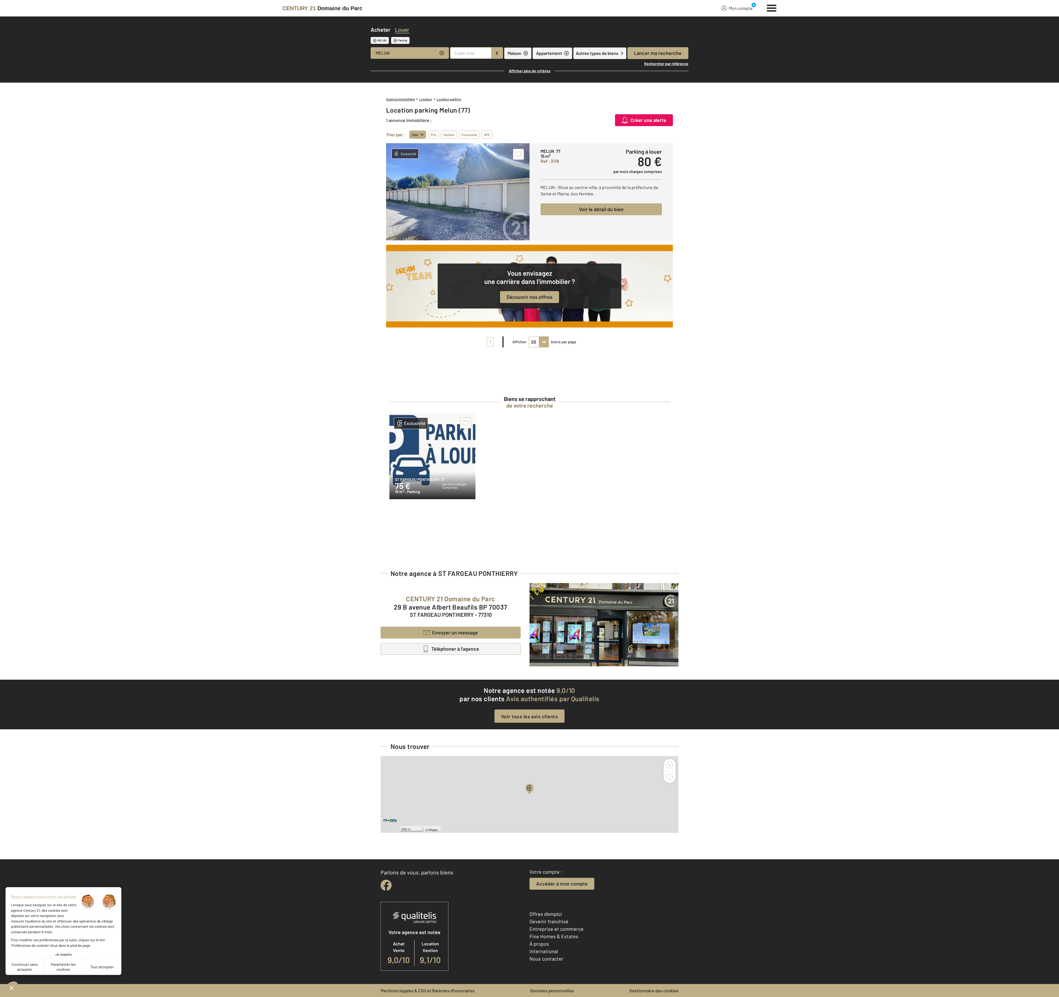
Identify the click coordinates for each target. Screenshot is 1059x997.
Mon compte (741, 8)
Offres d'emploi (546, 914)
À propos (539, 944)
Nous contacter (546, 959)
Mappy (433, 829)
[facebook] (386, 885)
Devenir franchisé (549, 921)
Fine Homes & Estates (554, 936)
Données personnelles (552, 990)
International (544, 951)
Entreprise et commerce (557, 929)
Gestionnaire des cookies (653, 990)
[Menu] (772, 7)
